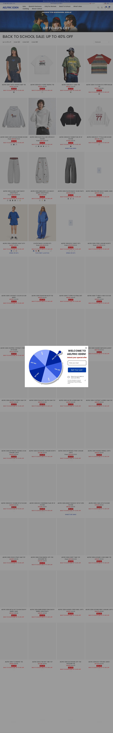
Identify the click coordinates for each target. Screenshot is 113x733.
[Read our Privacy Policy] (85, 380)
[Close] (86, 348)
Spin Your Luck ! (77, 370)
